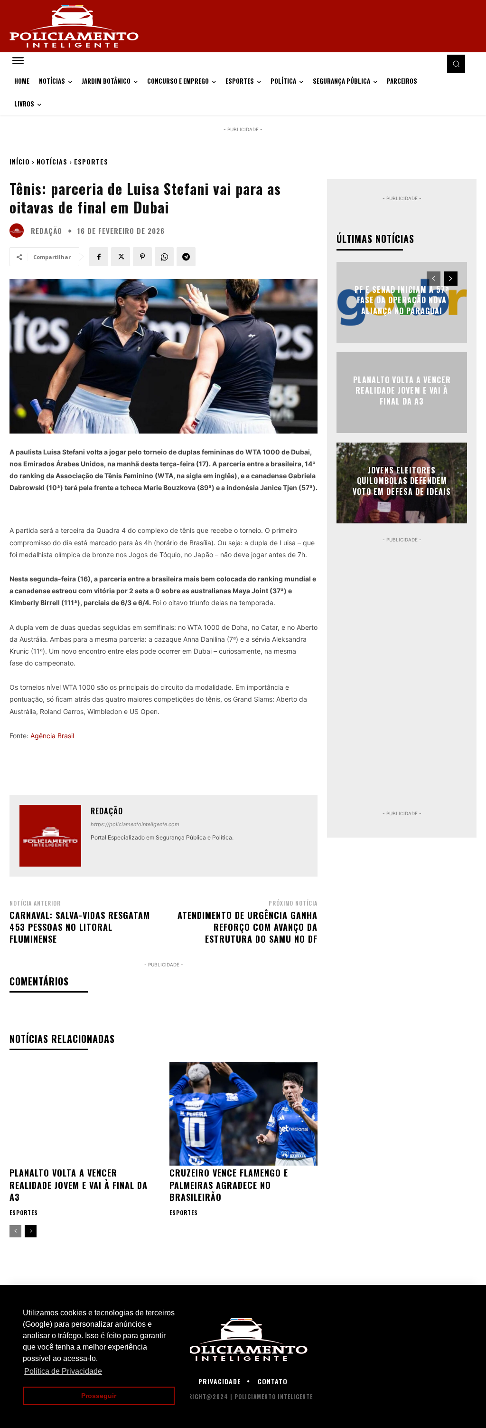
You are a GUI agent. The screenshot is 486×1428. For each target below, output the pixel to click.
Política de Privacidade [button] (63, 1371)
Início (19, 161)
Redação (46, 230)
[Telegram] (186, 256)
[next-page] (31, 1231)
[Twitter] (120, 256)
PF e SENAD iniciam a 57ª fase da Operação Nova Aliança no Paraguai (402, 300)
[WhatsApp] (164, 256)
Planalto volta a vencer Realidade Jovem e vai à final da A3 (78, 1185)
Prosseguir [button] (98, 1395)
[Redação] (18, 230)
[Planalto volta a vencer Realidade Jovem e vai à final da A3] (83, 1114)
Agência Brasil (52, 736)
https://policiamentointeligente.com (135, 824)
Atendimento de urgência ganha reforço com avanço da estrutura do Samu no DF (248, 927)
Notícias (52, 161)
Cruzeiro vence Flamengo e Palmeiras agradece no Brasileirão (228, 1185)
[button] (456, 64)
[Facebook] (98, 256)
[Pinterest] (142, 256)
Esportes (91, 161)
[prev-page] (15, 1231)
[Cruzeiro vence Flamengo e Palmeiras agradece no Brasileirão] (243, 1114)
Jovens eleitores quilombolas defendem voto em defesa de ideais (402, 480)
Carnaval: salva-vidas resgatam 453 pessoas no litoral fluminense (79, 927)
